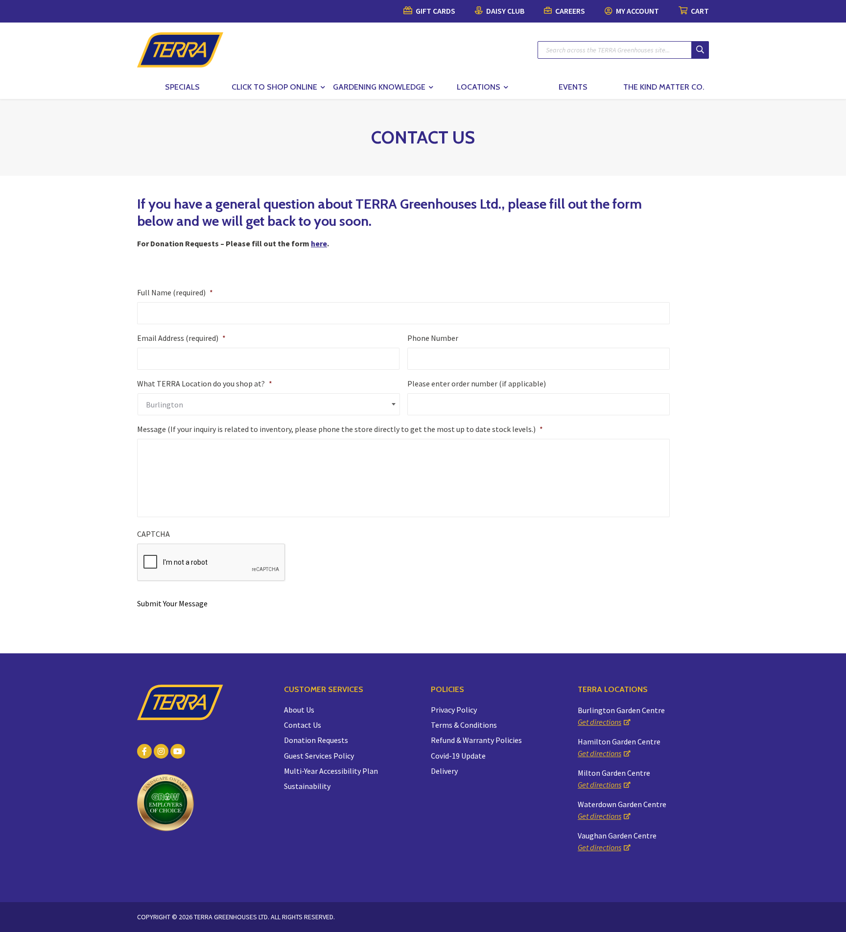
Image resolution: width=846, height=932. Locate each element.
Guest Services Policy (319, 756)
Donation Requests (316, 740)
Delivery (444, 771)
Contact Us (302, 725)
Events (573, 87)
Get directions (599, 722)
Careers (569, 11)
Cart (699, 11)
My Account (636, 11)
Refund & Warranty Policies (476, 740)
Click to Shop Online (274, 87)
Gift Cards (434, 11)
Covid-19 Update (458, 756)
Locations (478, 87)
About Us (299, 710)
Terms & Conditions (464, 725)
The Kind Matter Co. (663, 87)
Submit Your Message (172, 603)
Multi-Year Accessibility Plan (331, 771)
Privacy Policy (454, 710)
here (319, 243)
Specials (182, 87)
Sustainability (307, 786)
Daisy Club (504, 11)
